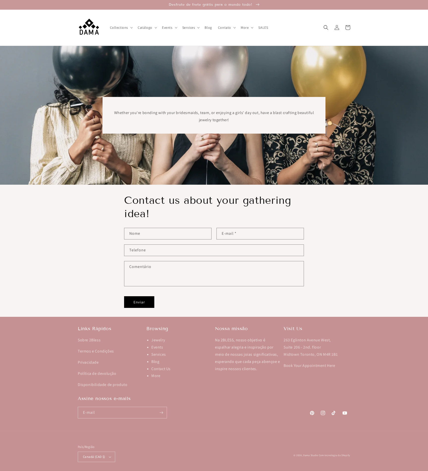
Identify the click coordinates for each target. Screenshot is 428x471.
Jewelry (158, 340)
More (155, 375)
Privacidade (88, 362)
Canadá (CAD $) (94, 457)
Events (157, 347)
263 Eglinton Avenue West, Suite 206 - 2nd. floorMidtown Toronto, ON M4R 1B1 (311, 347)
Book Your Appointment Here (309, 365)
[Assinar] (161, 412)
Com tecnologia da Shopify (334, 455)
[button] (121, 27)
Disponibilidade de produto (103, 384)
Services (158, 354)
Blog (155, 361)
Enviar (139, 302)
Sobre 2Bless (89, 340)
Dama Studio (310, 455)
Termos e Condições (96, 351)
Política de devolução (97, 373)
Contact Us (161, 368)
